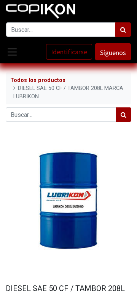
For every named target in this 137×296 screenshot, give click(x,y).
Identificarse (69, 51)
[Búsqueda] (123, 29)
